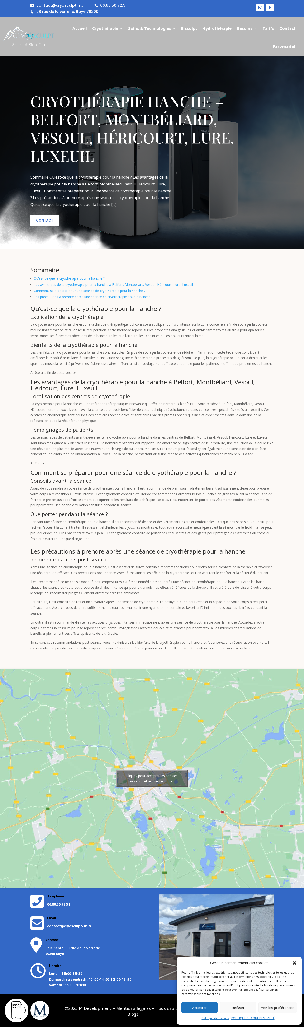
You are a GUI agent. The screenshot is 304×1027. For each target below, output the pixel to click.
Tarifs (268, 28)
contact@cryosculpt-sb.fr (61, 5)
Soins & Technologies (149, 28)
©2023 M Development (88, 1008)
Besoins (244, 28)
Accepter (199, 1007)
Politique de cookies (215, 1018)
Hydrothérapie (217, 28)
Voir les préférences (277, 1007)
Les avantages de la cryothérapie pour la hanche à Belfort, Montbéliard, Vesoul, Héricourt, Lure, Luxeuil (113, 284)
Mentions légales (133, 1008)
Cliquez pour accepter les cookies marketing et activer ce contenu (152, 778)
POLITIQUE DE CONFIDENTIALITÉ (253, 1018)
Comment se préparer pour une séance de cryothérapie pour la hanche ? (89, 290)
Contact (288, 28)
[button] (294, 963)
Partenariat (284, 46)
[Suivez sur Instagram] (260, 7)
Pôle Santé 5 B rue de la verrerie (72, 948)
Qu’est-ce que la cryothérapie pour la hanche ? (69, 278)
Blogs (133, 1014)
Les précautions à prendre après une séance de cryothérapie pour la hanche (92, 297)
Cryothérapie (105, 28)
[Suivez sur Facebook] (270, 7)
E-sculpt (189, 28)
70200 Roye (54, 953)
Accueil (79, 28)
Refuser (238, 1007)
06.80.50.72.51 (113, 5)
